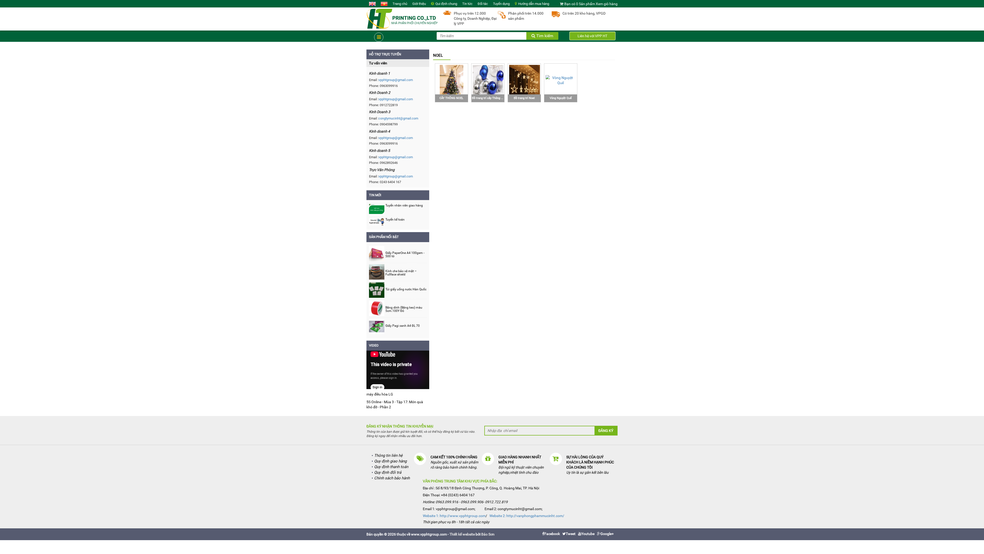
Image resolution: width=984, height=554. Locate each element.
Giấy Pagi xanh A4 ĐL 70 (402, 326)
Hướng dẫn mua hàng (533, 4)
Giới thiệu (419, 4)
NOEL (438, 55)
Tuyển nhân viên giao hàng (404, 205)
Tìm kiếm (544, 35)
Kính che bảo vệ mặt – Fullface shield (401, 273)
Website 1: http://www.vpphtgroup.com (454, 516)
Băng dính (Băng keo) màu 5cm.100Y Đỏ (403, 309)
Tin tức (467, 4)
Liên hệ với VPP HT (592, 36)
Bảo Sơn (488, 534)
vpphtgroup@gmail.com (395, 80)
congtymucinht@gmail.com (398, 118)
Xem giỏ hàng (607, 4)
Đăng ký (605, 431)
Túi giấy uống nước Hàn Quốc (405, 289)
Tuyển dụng (501, 4)
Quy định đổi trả (387, 472)
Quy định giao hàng (390, 461)
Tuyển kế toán (395, 219)
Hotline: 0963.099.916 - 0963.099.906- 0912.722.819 (465, 502)
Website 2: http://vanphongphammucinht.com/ (526, 516)
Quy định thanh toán (391, 466)
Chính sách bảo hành (392, 478)
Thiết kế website (462, 534)
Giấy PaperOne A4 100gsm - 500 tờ (404, 254)
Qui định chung (446, 4)
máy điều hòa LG (379, 394)
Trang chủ (400, 4)
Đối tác (483, 4)
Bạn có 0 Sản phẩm (579, 4)
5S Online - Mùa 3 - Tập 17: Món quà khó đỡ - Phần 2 (394, 404)
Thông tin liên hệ (388, 455)
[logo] (402, 18)
